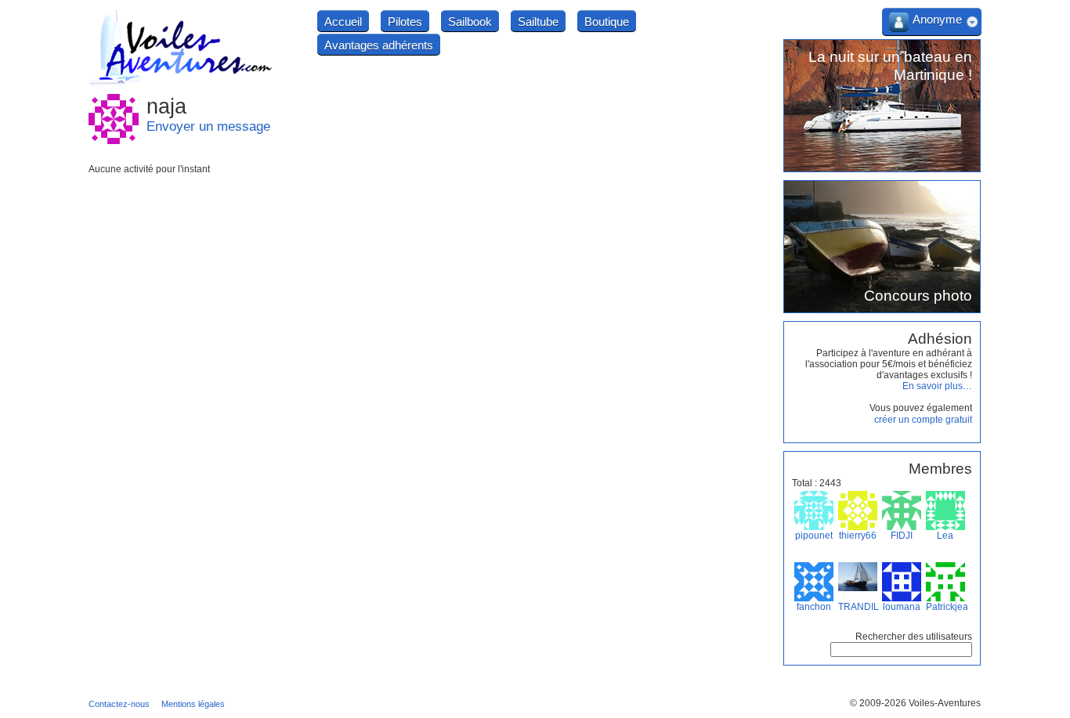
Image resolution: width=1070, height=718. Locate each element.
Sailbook (470, 21)
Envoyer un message (208, 126)
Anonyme (937, 19)
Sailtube (538, 21)
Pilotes (405, 21)
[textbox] (901, 649)
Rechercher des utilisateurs (913, 636)
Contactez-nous (119, 704)
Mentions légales (193, 704)
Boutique (606, 21)
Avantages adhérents (378, 45)
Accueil (343, 21)
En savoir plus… (937, 386)
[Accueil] (181, 83)
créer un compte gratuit (923, 419)
